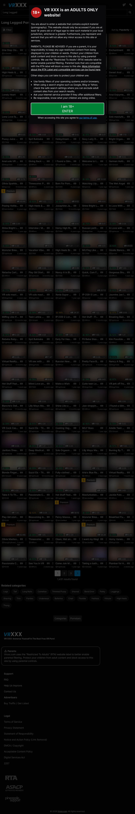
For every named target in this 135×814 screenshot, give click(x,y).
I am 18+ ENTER (67, 109)
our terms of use (88, 117)
